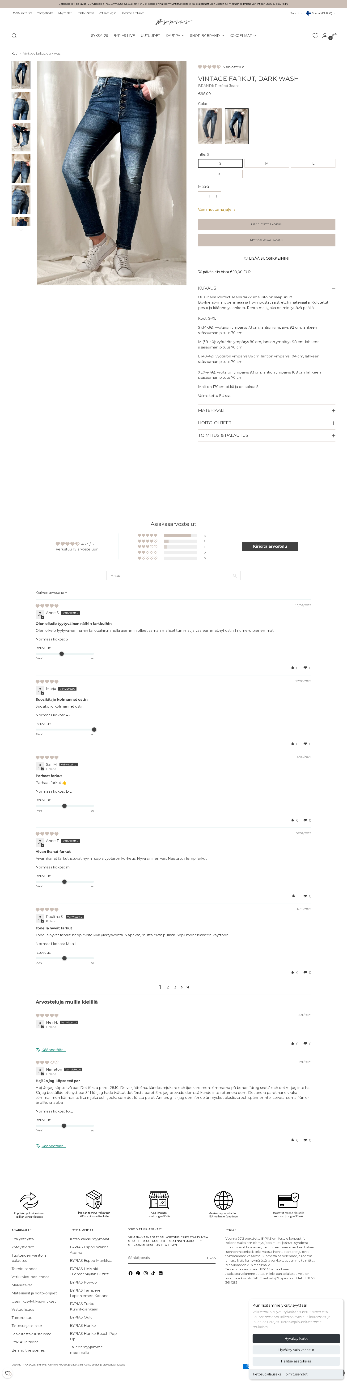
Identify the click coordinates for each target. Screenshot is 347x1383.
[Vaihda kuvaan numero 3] (21, 137)
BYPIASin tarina (25, 1342)
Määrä (203, 186)
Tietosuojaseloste (27, 1325)
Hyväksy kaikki (296, 1338)
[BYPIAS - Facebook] (131, 1274)
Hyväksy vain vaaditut (296, 1350)
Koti (15, 53)
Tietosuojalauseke (267, 1374)
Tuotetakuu (22, 1317)
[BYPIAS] (173, 22)
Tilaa (211, 1257)
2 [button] (168, 987)
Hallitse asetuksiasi (296, 1361)
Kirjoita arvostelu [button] (270, 546)
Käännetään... (54, 1050)
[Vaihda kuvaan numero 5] (21, 199)
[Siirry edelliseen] (321, 489)
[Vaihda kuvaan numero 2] (21, 106)
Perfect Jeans (227, 85)
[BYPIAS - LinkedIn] (161, 1274)
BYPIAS (42, 1364)
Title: (203, 154)
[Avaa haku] (14, 35)
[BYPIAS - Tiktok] (154, 1274)
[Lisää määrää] (202, 196)
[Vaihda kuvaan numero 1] (21, 75)
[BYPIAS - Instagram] (146, 1274)
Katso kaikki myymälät (89, 1239)
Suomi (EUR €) (322, 13)
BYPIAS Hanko (83, 1325)
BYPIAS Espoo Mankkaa (91, 1260)
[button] (210, 67)
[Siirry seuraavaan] (332, 489)
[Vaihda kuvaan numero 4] (21, 168)
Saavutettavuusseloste (31, 1334)
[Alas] (21, 229)
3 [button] (175, 987)
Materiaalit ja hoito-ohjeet (34, 1293)
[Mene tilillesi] (323, 35)
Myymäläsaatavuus (266, 240)
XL (220, 174)
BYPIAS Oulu (81, 1317)
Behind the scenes (28, 1350)
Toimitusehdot (296, 1374)
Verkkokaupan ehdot (30, 1277)
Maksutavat (22, 1285)
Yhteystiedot (23, 1247)
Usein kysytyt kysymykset (34, 1301)
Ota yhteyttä (23, 1239)
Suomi (294, 13)
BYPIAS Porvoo (83, 1282)
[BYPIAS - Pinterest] (138, 1274)
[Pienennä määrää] (216, 196)
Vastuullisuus (23, 1309)
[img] (47, 606)
